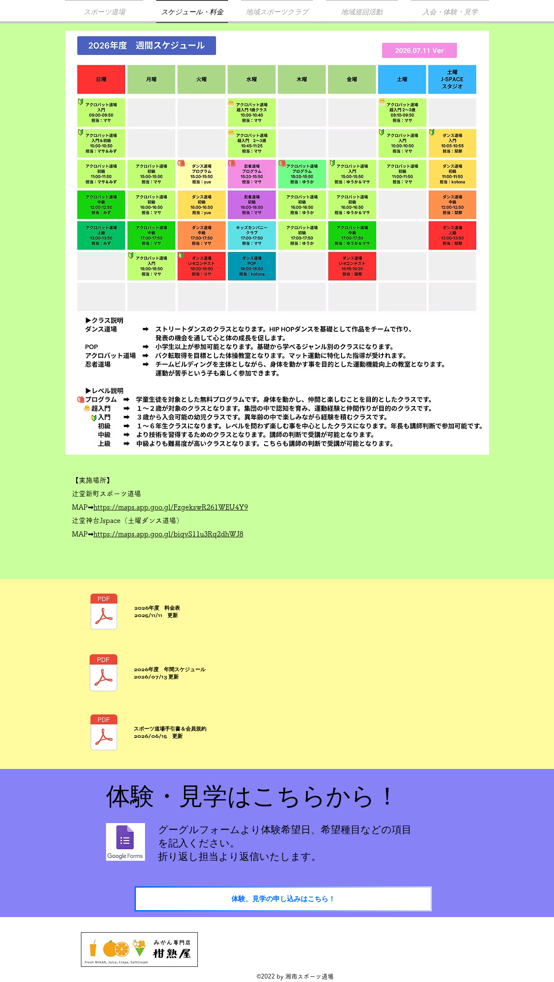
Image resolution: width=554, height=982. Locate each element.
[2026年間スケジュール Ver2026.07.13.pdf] (103, 673)
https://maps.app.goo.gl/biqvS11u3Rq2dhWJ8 (168, 533)
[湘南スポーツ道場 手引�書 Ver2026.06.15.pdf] (103, 733)
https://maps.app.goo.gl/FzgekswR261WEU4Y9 (170, 507)
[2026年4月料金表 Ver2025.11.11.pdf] (103, 612)
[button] (277, 11)
